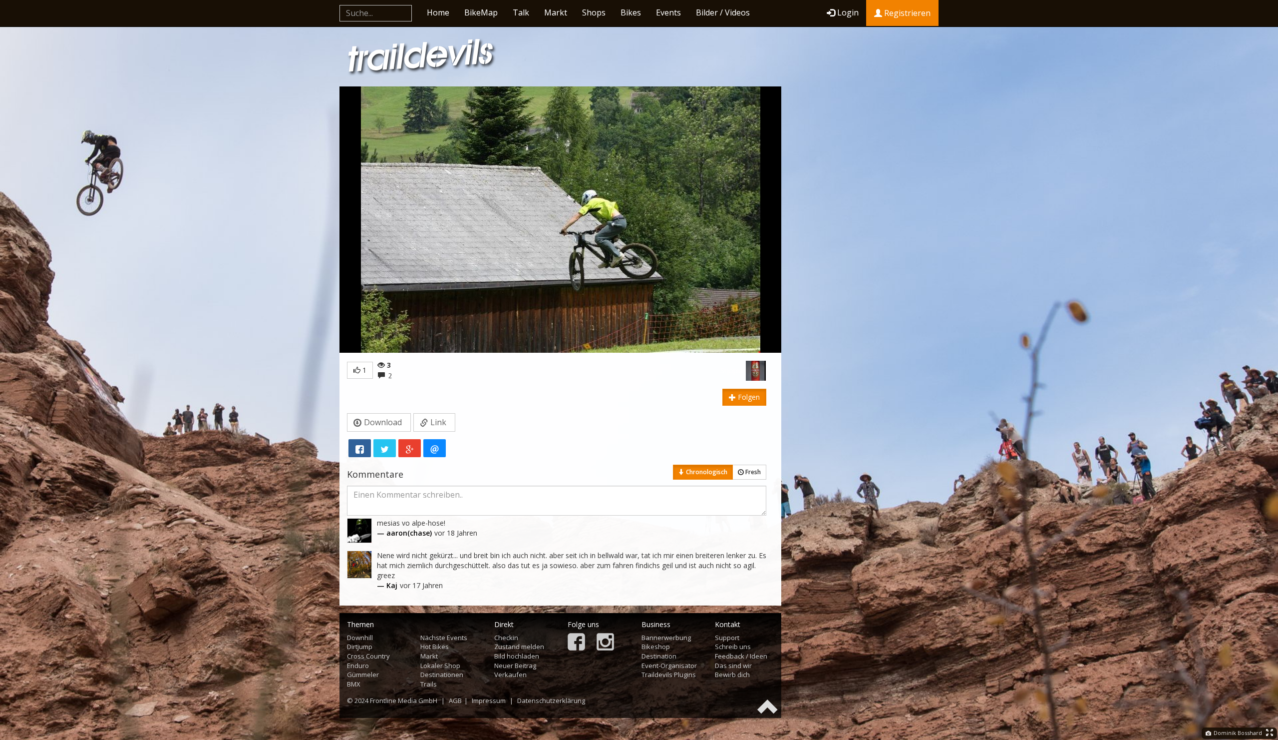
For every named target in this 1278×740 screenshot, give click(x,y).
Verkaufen (510, 674)
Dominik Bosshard (1237, 733)
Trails (428, 684)
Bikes (631, 12)
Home (438, 12)
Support (727, 637)
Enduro (358, 665)
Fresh (752, 472)
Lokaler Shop (440, 665)
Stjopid (731, 370)
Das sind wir (733, 665)
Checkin (506, 637)
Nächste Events (443, 637)
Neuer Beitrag (515, 665)
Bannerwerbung (666, 637)
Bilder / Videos (723, 12)
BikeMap (481, 12)
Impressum (489, 700)
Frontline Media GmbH (403, 700)
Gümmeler (363, 674)
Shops (594, 12)
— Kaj (387, 585)
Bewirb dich (732, 674)
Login (848, 12)
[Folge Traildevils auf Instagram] (605, 643)
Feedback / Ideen (741, 656)
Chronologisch (705, 472)
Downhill (360, 637)
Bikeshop (655, 646)
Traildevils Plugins (668, 674)
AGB (455, 700)
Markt (555, 12)
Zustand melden (519, 646)
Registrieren (906, 12)
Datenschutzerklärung (551, 700)
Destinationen (441, 674)
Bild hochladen (516, 656)
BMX (353, 684)
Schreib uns (733, 646)
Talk (521, 12)
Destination (658, 656)
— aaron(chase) (404, 533)
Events (668, 12)
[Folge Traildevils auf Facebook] (576, 643)
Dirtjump (359, 646)
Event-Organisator (669, 665)
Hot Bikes (434, 646)
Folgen (748, 397)
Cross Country (368, 656)
